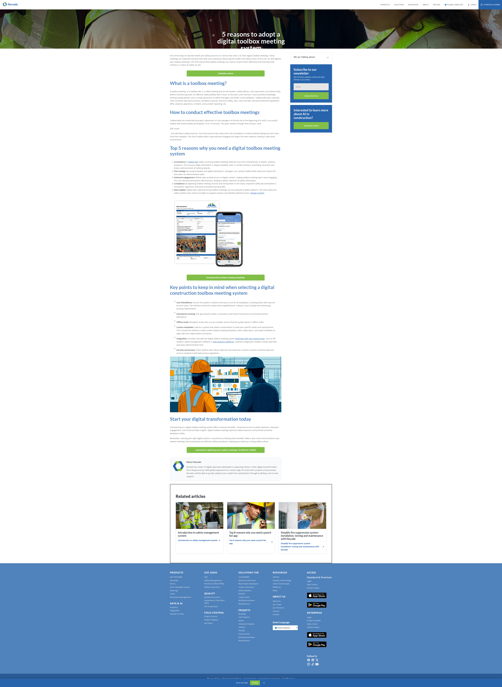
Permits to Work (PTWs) (214, 583)
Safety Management (213, 580)
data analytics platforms (223, 341)
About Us (277, 601)
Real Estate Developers (248, 583)
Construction (244, 597)
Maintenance (244, 604)
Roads (241, 620)
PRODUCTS (385, 5)
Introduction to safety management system (198, 540)
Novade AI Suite (177, 614)
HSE (206, 577)
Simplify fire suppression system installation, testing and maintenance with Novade (302, 535)
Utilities (241, 627)
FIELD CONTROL (214, 612)
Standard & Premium (319, 577)
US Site (255, 683)
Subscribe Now (311, 96)
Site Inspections (211, 606)
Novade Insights (257, 193)
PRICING (436, 5)
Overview (174, 580)
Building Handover (246, 600)
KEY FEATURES (176, 577)
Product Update (314, 620)
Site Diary (208, 623)
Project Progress (211, 620)
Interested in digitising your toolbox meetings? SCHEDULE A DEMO (225, 450)
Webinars (277, 587)
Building (242, 614)
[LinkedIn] (312, 660)
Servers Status (313, 588)
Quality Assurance (212, 597)
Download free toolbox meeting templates (225, 277)
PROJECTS (244, 610)
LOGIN (473, 5)
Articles (276, 577)
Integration (175, 610)
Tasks (172, 593)
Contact (276, 614)
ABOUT (426, 5)
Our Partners (278, 607)
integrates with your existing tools (250, 338)
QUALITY (209, 593)
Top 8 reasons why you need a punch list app (247, 542)
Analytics (174, 607)
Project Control (210, 616)
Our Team (277, 604)
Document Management (180, 597)
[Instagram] (308, 664)
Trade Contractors (246, 587)
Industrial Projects (246, 624)
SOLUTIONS (399, 5)
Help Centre (312, 584)
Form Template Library (180, 587)
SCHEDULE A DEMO (492, 5)
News (275, 590)
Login (309, 581)
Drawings (174, 590)
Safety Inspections (212, 587)
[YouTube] (317, 664)
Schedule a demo (225, 73)
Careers (276, 611)
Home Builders (244, 590)
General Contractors (247, 580)
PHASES (241, 593)
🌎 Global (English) (454, 5)
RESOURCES (413, 5)
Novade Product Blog (282, 580)
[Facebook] (308, 660)
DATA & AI (176, 603)
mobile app (193, 162)
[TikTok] (312, 664)
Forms (172, 583)
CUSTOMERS (243, 577)
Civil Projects (244, 617)
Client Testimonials (281, 583)
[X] (317, 660)
